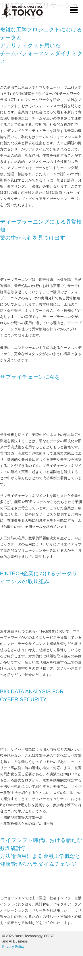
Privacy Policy (13, 946)
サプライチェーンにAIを (30, 377)
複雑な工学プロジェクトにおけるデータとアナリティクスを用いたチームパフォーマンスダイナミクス (41, 45)
